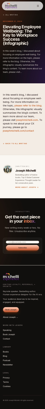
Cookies (6, 386)
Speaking (7, 330)
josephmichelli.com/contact (18, 130)
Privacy (6, 377)
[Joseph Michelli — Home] (11, 6)
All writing (12, 15)
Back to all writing (16, 143)
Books (6, 352)
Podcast (6, 360)
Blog (5, 356)
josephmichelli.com (27, 120)
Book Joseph (9, 334)
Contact (6, 339)
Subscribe (22, 248)
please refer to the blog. (28, 105)
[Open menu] (38, 6)
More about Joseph (25, 187)
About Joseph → (10, 317)
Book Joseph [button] (10, 310)
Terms (6, 382)
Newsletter (8, 364)
